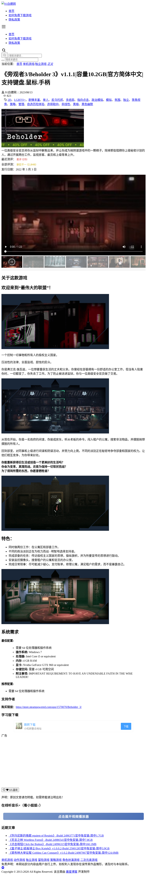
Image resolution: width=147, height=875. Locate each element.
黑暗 (76, 104)
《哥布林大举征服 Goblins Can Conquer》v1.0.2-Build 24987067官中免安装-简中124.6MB (63, 852)
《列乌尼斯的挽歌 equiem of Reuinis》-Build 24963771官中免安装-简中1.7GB (56, 835)
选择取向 (53, 104)
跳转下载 (29, 724)
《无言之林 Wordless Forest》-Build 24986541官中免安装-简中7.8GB (51, 839)
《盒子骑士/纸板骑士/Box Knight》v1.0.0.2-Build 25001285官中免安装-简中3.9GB (59, 848)
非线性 (65, 104)
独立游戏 (41, 63)
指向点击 (83, 99)
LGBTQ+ (20, 99)
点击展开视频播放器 (73, 816)
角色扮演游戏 (71, 859)
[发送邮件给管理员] (2, 867)
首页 (11, 11)
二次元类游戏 (89, 859)
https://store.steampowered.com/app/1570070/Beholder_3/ (49, 707)
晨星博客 (71, 871)
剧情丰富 (34, 99)
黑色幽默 (87, 104)
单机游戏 (28, 63)
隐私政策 (14, 19)
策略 (13, 104)
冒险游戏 (43, 859)
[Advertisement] (73, 762)
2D (9, 99)
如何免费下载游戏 (20, 15)
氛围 (117, 99)
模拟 (109, 99)
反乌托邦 (57, 99)
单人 (46, 99)
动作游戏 (19, 859)
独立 (126, 99)
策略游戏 (56, 859)
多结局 (70, 99)
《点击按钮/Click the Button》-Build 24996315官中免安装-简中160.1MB (52, 844)
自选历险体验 (35, 104)
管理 (21, 104)
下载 (126, 726)
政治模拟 (97, 99)
